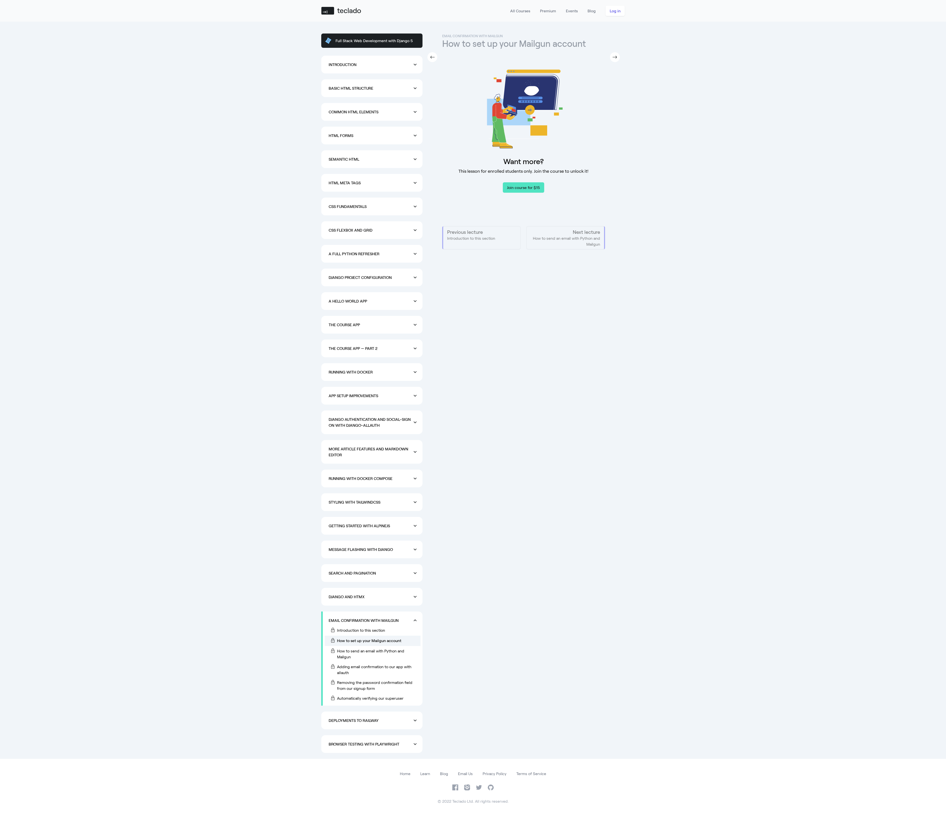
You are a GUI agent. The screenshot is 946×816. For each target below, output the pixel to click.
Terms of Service (531, 773)
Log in (615, 10)
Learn (425, 773)
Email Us (465, 773)
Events (572, 10)
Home (405, 773)
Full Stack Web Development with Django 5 (374, 40)
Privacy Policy (495, 773)
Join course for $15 (523, 187)
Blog (592, 10)
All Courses (520, 10)
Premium (548, 10)
